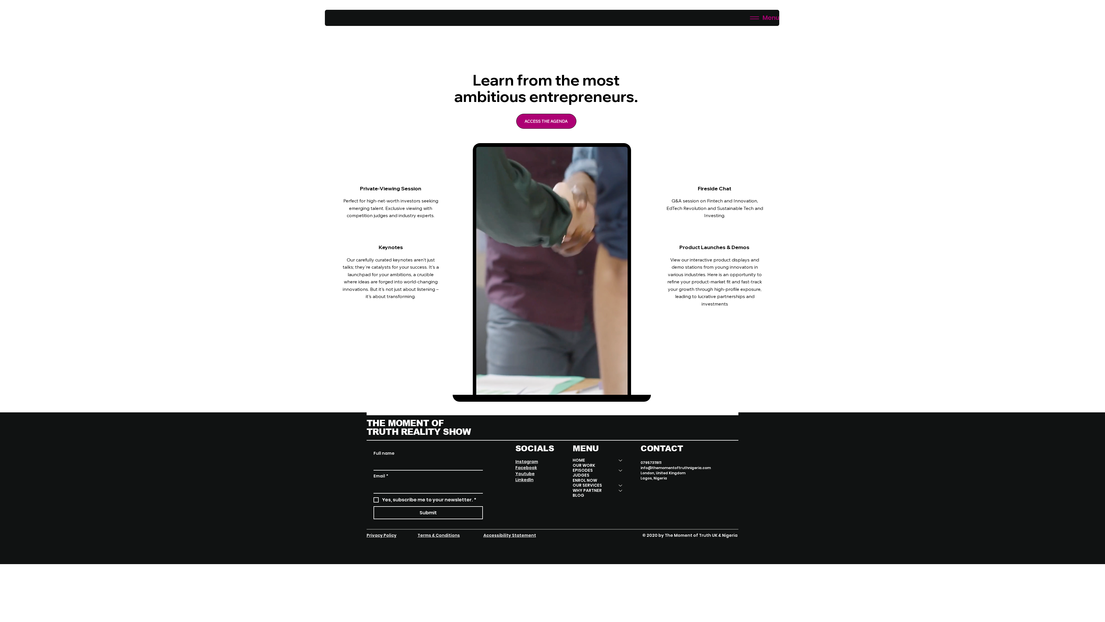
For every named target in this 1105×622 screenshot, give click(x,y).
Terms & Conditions (439, 535)
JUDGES (581, 475)
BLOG (578, 495)
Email (381, 476)
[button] (617, 388)
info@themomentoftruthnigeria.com (676, 467)
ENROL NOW (585, 480)
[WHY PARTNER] (621, 490)
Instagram (526, 461)
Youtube (525, 474)
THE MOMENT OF (405, 423)
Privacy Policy (382, 535)
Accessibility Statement (509, 535)
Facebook (526, 468)
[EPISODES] (621, 470)
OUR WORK (584, 465)
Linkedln (524, 480)
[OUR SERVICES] (621, 485)
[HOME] (621, 460)
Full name (384, 453)
